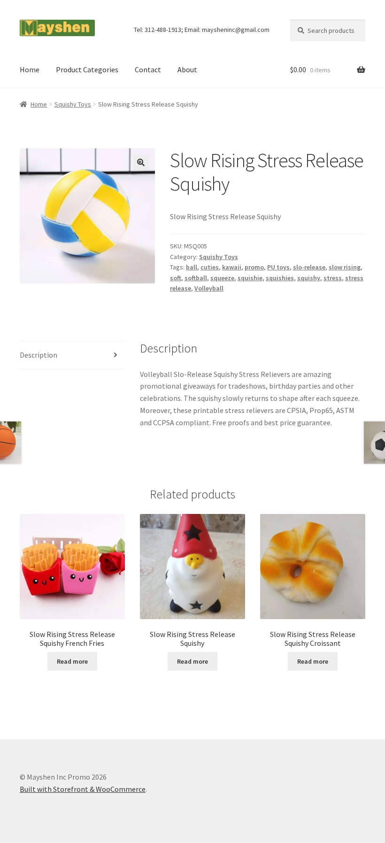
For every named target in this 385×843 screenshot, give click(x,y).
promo (254, 267)
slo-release (309, 267)
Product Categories (87, 69)
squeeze (222, 278)
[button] (140, 162)
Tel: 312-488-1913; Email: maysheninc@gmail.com (202, 29)
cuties (209, 267)
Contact (148, 69)
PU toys (278, 267)
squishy (308, 278)
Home (29, 69)
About (187, 69)
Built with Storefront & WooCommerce (83, 789)
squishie (250, 278)
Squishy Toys (72, 104)
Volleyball (208, 288)
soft (175, 278)
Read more (72, 661)
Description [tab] (38, 355)
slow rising (345, 267)
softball (196, 278)
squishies (280, 278)
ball (191, 267)
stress (332, 278)
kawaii (231, 267)
